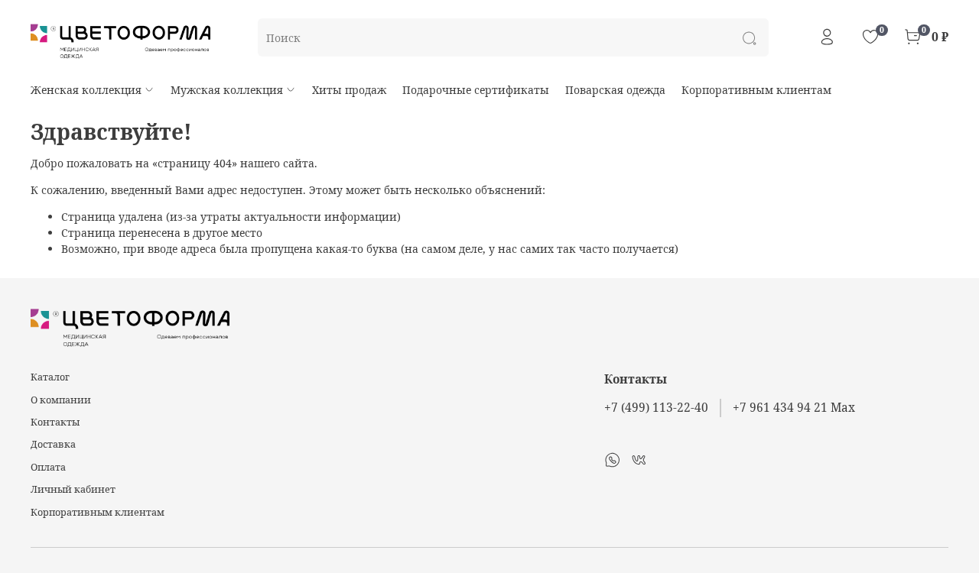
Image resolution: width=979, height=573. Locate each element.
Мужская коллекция (227, 90)
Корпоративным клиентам (756, 90)
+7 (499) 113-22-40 (656, 408)
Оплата (48, 467)
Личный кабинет (73, 489)
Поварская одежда (615, 90)
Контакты (55, 422)
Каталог (50, 377)
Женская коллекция (86, 90)
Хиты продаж (349, 90)
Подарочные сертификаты (475, 90)
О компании (61, 399)
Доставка (53, 444)
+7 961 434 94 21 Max (794, 408)
